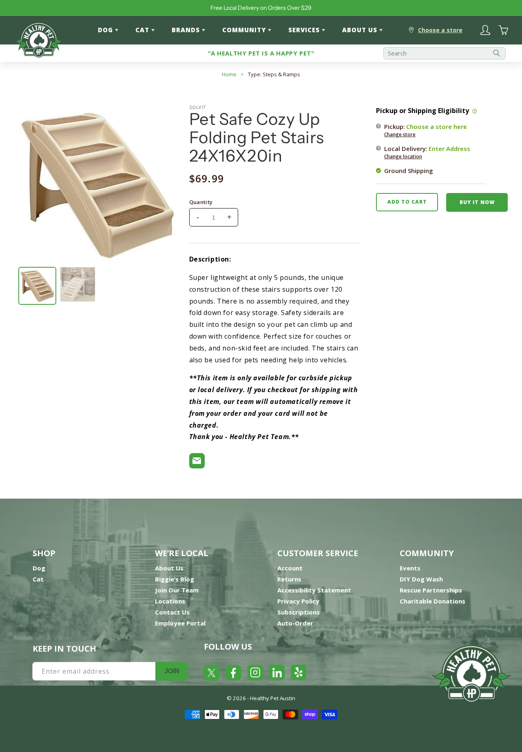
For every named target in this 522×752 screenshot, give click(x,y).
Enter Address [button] (449, 148)
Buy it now (477, 201)
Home (229, 74)
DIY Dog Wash (421, 579)
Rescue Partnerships (431, 590)
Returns (289, 579)
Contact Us (172, 612)
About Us (169, 568)
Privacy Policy (298, 601)
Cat (38, 579)
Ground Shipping (408, 170)
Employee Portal (180, 623)
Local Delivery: (427, 152)
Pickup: (425, 130)
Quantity (201, 202)
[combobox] (444, 53)
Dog (39, 568)
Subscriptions (298, 612)
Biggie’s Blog (174, 579)
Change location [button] (403, 156)
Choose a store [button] (440, 30)
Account (290, 568)
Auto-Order (295, 623)
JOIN (171, 671)
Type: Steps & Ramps (274, 74)
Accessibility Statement (314, 590)
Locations (170, 601)
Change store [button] (400, 134)
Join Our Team (177, 590)
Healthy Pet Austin (272, 698)
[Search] (497, 53)
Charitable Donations (432, 601)
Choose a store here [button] (436, 126)
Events (410, 568)
